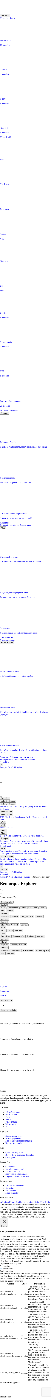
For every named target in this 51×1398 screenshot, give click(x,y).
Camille (42, 908)
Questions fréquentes (9, 851)
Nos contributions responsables (18, 1141)
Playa (3, 942)
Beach (3, 836)
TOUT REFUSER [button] (36, 1217)
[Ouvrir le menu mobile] (1, 782)
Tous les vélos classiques (33, 836)
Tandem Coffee (18, 936)
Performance (5, 806)
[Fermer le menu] (1, 796)
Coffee (29, 817)
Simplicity (29, 806)
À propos (4, 413)
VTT (20, 836)
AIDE (3, 528)
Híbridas (4, 913)
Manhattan (5, 827)
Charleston (10, 817)
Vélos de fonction (27, 759)
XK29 (10, 931)
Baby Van (40, 936)
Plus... (2, 290)
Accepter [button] (24, 1217)
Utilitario (4, 948)
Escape (15, 916)
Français (3, 767)
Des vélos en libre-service (16, 1174)
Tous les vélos (7, 902)
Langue (4, 869)
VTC (2, 239)
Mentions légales (8, 1202)
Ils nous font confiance (10, 525)
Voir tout (10, 911)
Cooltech (14, 925)
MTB (3, 928)
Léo (11, 827)
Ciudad (4, 905)
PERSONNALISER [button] (10, 1217)
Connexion (10, 1166)
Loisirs (27, 877)
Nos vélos (5, 16)
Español (11, 767)
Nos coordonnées (7, 640)
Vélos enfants (12, 836)
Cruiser (14, 945)
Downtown (16, 950)
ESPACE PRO (7, 643)
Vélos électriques (7, 18)
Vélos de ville (6, 137)
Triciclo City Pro (42, 950)
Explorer (30, 936)
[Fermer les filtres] (1, 893)
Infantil (3, 922)
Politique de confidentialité (27, 1202)
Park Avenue (28, 950)
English (18, 767)
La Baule (29, 916)
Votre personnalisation (10, 759)
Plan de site (45, 1202)
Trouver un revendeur (9, 410)
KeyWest (4, 945)
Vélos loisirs (10, 1124)
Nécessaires (8, 1269)
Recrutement (25, 525)
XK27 (3, 931)
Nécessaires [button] (5, 1266)
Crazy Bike (5, 936)
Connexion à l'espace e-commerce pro (16, 757)
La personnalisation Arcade (17, 1176)
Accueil (3, 877)
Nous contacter (6, 637)
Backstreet (5, 950)
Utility (22, 806)
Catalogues (5, 854)
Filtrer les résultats (8, 1010)
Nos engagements (24, 841)
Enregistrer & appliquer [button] (10, 1382)
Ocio (3, 933)
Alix (2, 911)
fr (1, 765)
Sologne (39, 916)
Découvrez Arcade (8, 841)
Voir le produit (6, 1000)
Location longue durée (10, 859)
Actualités (4, 523)
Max (2, 953)
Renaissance (20, 817)
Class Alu (5, 925)
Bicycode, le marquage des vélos (32, 851)
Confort (15, 806)
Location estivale (27, 859)
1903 (2, 817)
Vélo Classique (16, 877)
